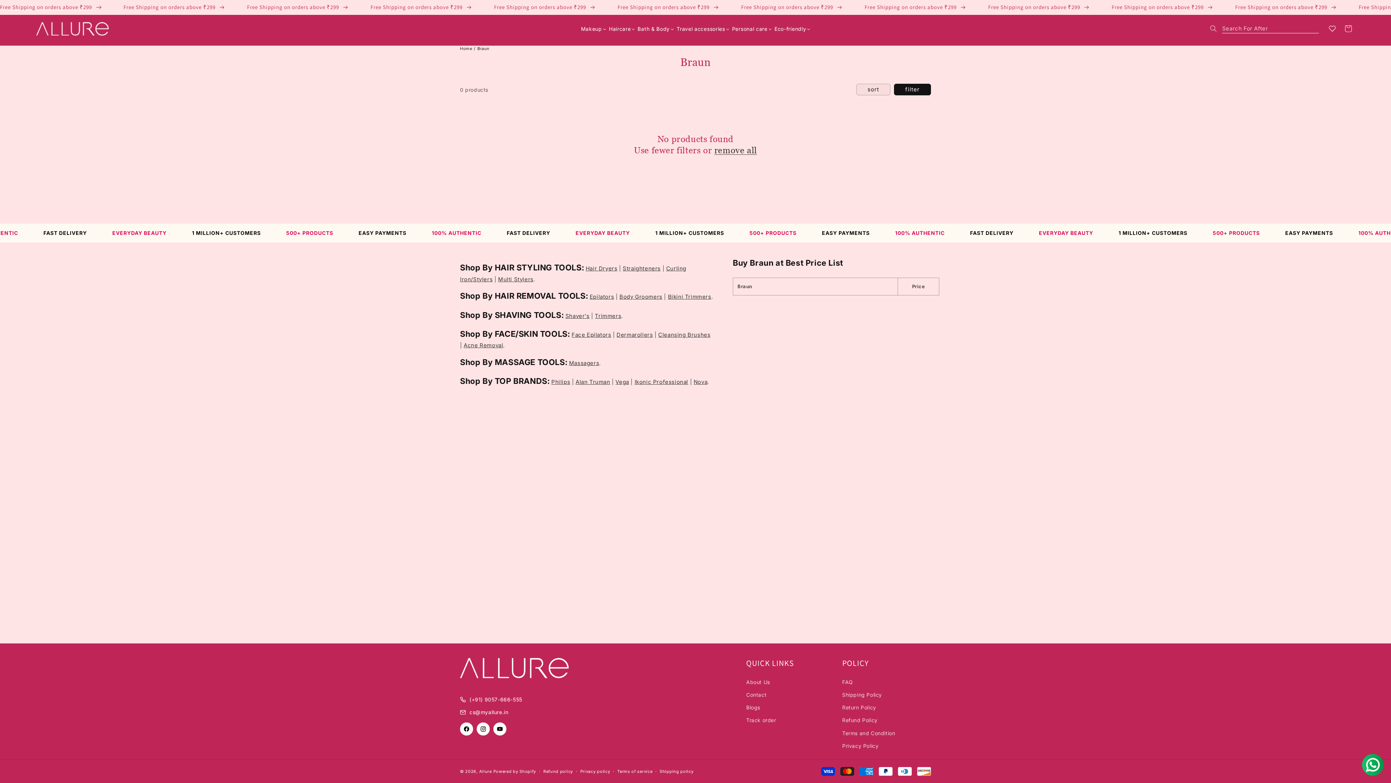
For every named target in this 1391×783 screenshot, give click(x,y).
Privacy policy (595, 771)
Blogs (753, 707)
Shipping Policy (862, 695)
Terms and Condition (868, 733)
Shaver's (577, 315)
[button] (1264, 29)
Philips (560, 381)
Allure (485, 771)
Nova (700, 381)
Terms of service (634, 771)
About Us (758, 682)
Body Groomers (641, 296)
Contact (756, 695)
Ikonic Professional (661, 381)
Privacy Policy (860, 746)
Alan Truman (593, 381)
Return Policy (859, 707)
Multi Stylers (516, 279)
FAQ (847, 682)
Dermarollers (635, 334)
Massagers (584, 363)
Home (466, 48)
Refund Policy (860, 720)
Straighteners (642, 268)
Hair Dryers (602, 268)
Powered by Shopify (514, 771)
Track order (761, 720)
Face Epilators (591, 334)
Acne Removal (483, 345)
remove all (735, 150)
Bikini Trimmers (689, 296)
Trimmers (608, 315)
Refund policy (558, 771)
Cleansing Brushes (684, 334)
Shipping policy (677, 771)
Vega (622, 381)
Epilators (602, 296)
